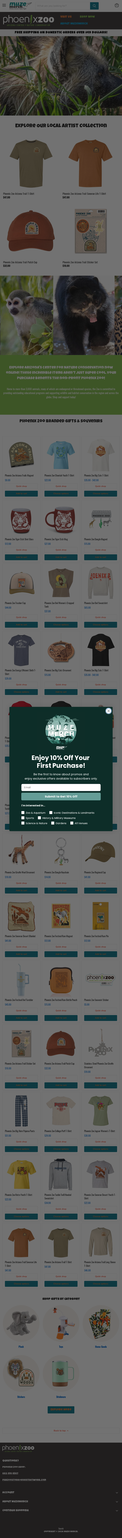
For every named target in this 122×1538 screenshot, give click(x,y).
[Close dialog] (108, 711)
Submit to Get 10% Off (61, 796)
